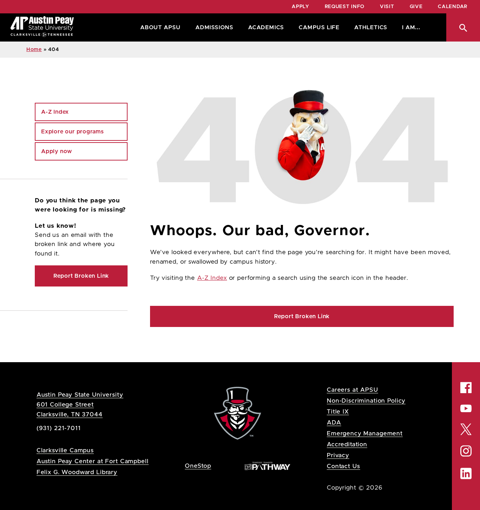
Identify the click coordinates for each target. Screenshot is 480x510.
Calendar (452, 6)
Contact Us (343, 466)
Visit (387, 6)
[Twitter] (466, 428)
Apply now (56, 151)
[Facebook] (466, 387)
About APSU (160, 27)
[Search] (463, 27)
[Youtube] (466, 408)
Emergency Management (365, 433)
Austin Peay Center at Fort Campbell (93, 461)
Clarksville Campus (65, 450)
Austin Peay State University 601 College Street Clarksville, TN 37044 (80, 404)
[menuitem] (158, 27)
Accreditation (347, 444)
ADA (334, 423)
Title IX (338, 412)
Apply (300, 6)
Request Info (344, 6)
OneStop (198, 466)
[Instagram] (466, 451)
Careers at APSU (352, 390)
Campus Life (319, 27)
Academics (266, 27)
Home (34, 49)
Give (416, 6)
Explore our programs (72, 131)
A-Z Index (212, 278)
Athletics (370, 27)
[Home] (42, 27)
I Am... (411, 27)
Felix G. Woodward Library (77, 472)
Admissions (214, 27)
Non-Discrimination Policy (366, 401)
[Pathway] (267, 465)
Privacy (338, 455)
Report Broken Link (302, 316)
